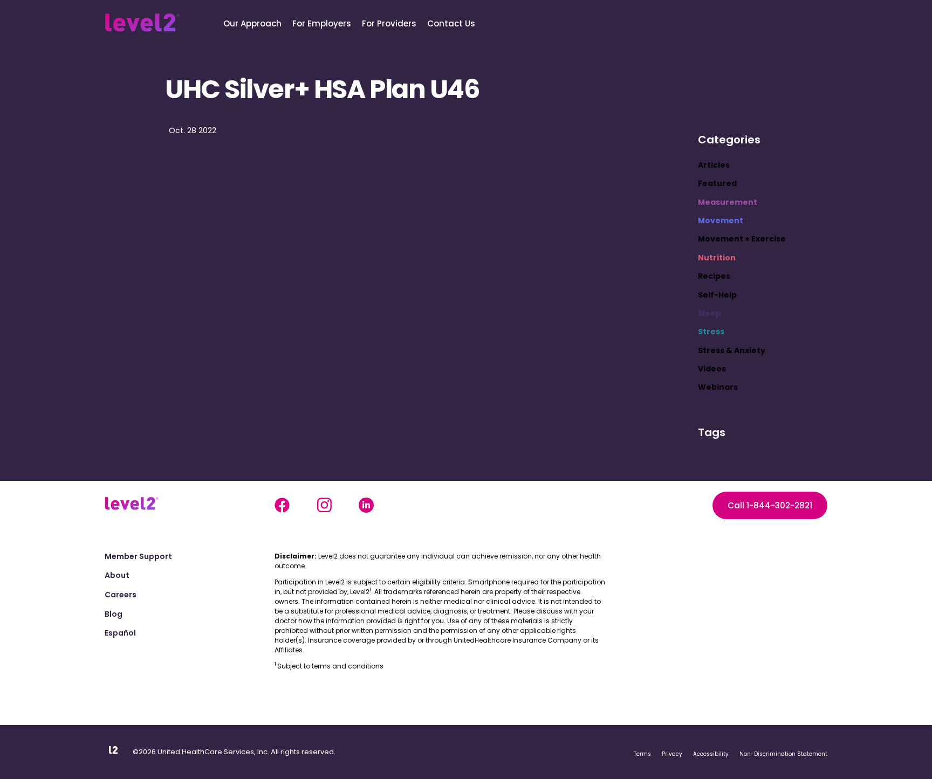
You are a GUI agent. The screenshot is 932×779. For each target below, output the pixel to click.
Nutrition (717, 257)
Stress (711, 331)
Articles (714, 165)
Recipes (714, 276)
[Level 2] (142, 22)
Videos (712, 368)
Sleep (709, 313)
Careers (120, 595)
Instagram (324, 505)
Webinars (718, 387)
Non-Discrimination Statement (783, 754)
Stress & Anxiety (731, 350)
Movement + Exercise (742, 238)
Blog (113, 614)
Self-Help (717, 294)
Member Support (138, 556)
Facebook (282, 505)
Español (120, 633)
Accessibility (711, 754)
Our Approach (252, 23)
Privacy (672, 754)
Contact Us (451, 23)
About (117, 575)
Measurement (727, 202)
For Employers (321, 23)
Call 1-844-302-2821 (770, 505)
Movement (720, 220)
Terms (642, 754)
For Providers (389, 23)
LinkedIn (366, 505)
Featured (717, 183)
